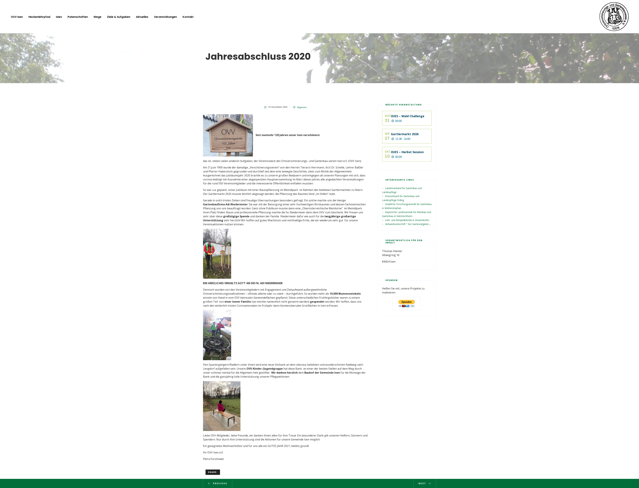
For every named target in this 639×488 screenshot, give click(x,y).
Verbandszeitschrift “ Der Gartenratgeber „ (407, 224)
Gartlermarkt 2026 (405, 134)
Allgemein (302, 107)
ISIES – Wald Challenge (407, 116)
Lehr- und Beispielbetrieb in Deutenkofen (407, 220)
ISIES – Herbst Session (407, 152)
